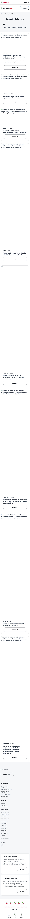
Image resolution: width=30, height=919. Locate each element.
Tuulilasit (3, 805)
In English (26, 2)
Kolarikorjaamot (5, 814)
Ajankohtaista (5, 838)
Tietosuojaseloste (22, 907)
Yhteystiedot (4, 826)
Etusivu (9, 917)
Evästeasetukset (9, 907)
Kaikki (5, 27)
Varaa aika (24, 8)
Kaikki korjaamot (5, 812)
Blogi (9, 27)
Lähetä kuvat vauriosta (6, 789)
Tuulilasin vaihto (5, 792)
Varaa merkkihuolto (5, 794)
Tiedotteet (20, 27)
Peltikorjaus (3, 803)
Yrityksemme (5, 819)
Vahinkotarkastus (5, 787)
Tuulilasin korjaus (5, 791)
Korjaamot (4, 810)
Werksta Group (4, 833)
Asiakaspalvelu (4, 821)
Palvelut (3, 800)
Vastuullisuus (4, 830)
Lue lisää (21, 869)
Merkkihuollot (4, 807)
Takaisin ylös (6, 774)
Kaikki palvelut (4, 786)
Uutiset (25, 27)
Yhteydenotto (4, 798)
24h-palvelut (4, 823)
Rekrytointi (3, 828)
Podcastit (14, 27)
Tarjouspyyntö (4, 796)
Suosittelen (3, 831)
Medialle (3, 835)
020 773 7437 (6, 8)
